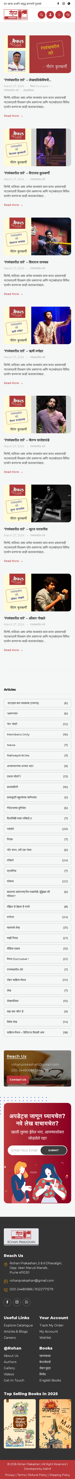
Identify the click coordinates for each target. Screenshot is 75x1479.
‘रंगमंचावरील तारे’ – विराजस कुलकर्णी (27, 173)
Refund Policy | (38, 1475)
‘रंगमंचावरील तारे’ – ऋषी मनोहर (23, 351)
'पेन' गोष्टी (12, 724)
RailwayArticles (18, 755)
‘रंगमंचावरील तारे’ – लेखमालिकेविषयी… (27, 80)
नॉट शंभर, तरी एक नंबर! (19, 850)
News (11, 745)
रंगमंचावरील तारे (11, 90)
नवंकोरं (10, 829)
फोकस (10, 881)
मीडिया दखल (13, 948)
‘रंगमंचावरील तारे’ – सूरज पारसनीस (26, 529)
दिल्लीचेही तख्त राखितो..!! (19, 818)
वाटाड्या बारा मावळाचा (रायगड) (23, 703)
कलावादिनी (12, 787)
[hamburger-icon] (67, 14)
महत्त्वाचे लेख (13, 927)
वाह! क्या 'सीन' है (15, 1011)
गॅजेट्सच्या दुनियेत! (16, 808)
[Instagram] (63, 4)
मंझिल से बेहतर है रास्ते (18, 906)
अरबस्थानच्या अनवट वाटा (20, 766)
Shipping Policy (59, 1475)
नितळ (10, 839)
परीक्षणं (10, 860)
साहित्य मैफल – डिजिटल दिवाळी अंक (25, 1032)
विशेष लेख (12, 1022)
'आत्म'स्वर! (12, 713)
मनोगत (10, 917)
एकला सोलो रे (14, 776)
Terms (21, 1475)
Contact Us (18, 1079)
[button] (8, 1423)
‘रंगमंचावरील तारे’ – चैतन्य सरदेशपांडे (26, 440)
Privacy (10, 1475)
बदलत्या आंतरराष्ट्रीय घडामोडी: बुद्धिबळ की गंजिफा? (28, 894)
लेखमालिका (28, 90)
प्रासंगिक (11, 871)
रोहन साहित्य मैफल (16, 980)
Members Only (18, 734)
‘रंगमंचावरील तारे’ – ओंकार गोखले (24, 618)
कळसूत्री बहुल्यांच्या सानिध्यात (22, 797)
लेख (9, 990)
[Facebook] (58, 4)
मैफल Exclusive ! (40, 86)
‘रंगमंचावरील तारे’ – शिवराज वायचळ (26, 262)
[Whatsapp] (69, 4)
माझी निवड (12, 938)
